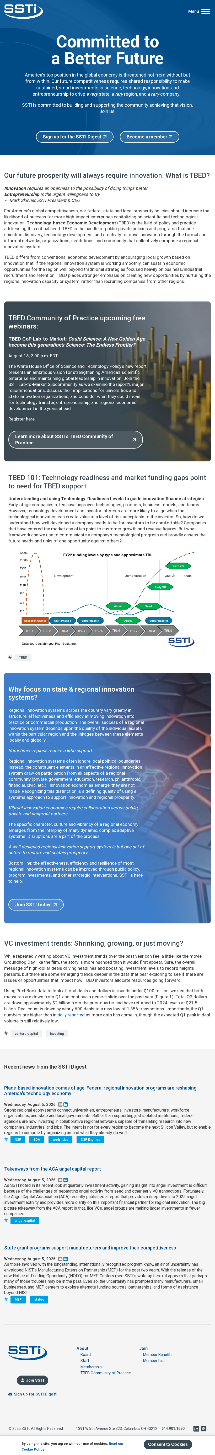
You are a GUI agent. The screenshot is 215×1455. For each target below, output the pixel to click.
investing (57, 1034)
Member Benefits (158, 1354)
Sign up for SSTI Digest (35, 1394)
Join (143, 1348)
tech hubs (60, 1139)
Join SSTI (35, 1380)
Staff (84, 1360)
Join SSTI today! (33, 904)
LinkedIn (196, 1428)
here (30, 419)
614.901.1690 (173, 1428)
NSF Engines (90, 1139)
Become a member (147, 136)
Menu (193, 11)
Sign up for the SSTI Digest (72, 136)
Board (85, 1354)
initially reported (69, 1014)
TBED (23, 657)
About (82, 1348)
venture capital (26, 1034)
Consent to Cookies (168, 1444)
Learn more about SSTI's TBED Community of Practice (64, 439)
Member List (154, 1360)
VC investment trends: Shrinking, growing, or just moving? (93, 943)
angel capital (25, 1220)
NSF (18, 1139)
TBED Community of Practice (105, 1373)
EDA (37, 1139)
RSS (203, 1428)
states (39, 1299)
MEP (18, 1299)
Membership (91, 1367)
